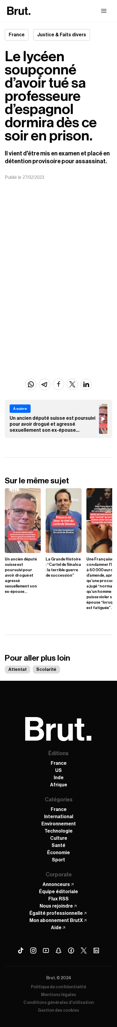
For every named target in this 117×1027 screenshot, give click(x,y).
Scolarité (46, 669)
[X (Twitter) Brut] (84, 950)
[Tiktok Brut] (21, 950)
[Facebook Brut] (71, 950)
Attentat (17, 669)
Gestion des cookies (58, 1010)
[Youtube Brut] (46, 950)
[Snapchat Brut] (58, 950)
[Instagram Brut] (33, 950)
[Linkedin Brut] (96, 950)
